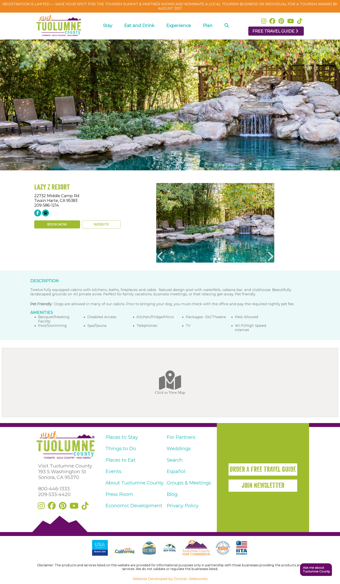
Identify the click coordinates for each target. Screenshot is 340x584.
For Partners (181, 437)
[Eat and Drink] (139, 36)
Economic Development (133, 505)
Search (175, 460)
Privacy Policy (183, 505)
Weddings (179, 448)
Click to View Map (170, 392)
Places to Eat (120, 460)
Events (113, 471)
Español (176, 471)
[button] (316, 569)
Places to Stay (121, 437)
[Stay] (107, 36)
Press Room (119, 494)
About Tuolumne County (134, 483)
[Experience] (178, 36)
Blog (172, 494)
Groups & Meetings (189, 483)
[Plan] (208, 36)
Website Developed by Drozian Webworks (170, 579)
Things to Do (120, 448)
